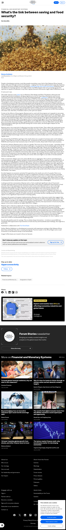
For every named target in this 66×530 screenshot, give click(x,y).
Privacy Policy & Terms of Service (33, 520)
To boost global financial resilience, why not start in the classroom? (16, 381)
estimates (44, 97)
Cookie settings (52, 526)
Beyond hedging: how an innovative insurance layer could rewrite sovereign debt (15, 412)
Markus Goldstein (6, 74)
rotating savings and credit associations (42, 86)
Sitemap (33, 523)
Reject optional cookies (52, 521)
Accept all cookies (51, 517)
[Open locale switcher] (2, 525)
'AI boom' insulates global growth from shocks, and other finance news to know (15, 442)
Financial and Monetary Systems (14, 9)
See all (62, 357)
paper (18, 94)
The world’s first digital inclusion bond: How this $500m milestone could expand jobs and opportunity (49, 412)
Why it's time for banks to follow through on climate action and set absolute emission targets (49, 382)
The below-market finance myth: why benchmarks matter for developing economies (47, 442)
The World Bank (24, 225)
